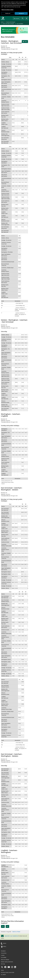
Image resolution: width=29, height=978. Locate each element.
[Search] (22, 18)
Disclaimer (3, 951)
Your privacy (3, 953)
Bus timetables (20, 23)
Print (25, 41)
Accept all (21, 13)
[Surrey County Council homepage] (3, 18)
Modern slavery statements (7, 961)
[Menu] (26, 18)
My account (16, 18)
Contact (4, 943)
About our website (5, 959)
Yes (3, 926)
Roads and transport (10, 22)
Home (2, 22)
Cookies (3, 955)
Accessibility (3, 957)
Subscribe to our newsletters (11, 936)
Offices (4, 946)
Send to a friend (16, 931)
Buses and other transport (8, 23)
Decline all (7, 13)
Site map (3, 964)
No (7, 926)
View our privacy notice (7, 9)
